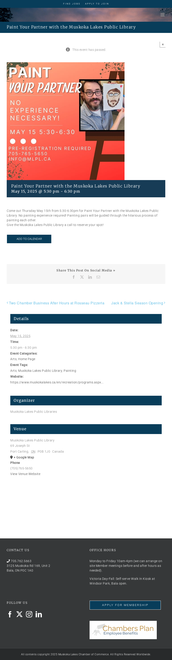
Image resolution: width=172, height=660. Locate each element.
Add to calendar (29, 239)
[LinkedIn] (39, 614)
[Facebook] (10, 614)
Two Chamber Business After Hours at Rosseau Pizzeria (56, 302)
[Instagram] (29, 614)
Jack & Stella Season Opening (137, 302)
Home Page (26, 359)
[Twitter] (19, 614)
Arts (13, 359)
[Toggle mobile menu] (163, 14)
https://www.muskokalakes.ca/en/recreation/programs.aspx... (56, 382)
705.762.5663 (21, 561)
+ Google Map (24, 457)
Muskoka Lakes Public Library (40, 370)
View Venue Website (25, 474)
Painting (70, 370)
